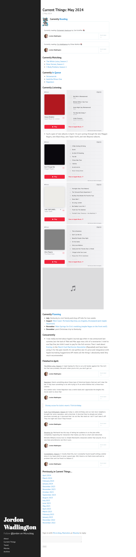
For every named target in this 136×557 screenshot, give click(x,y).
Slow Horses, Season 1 (55, 64)
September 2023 (49, 495)
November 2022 (49, 523)
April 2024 (47, 475)
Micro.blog (57, 533)
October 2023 (48, 492)
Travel (6, 545)
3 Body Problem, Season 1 (56, 67)
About (6, 538)
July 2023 (46, 500)
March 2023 (47, 511)
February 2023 (48, 514)
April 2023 (47, 509)
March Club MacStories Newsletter (72, 347)
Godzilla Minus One (54, 79)
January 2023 (48, 517)
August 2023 (48, 497)
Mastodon (66, 533)
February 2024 (48, 481)
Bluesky (76, 533)
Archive (7, 551)
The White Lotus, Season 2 (57, 61)
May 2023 (46, 506)
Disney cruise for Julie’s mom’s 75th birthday (63, 405)
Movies (6, 548)
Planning (56, 314)
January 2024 (48, 483)
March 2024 (47, 478)
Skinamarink (51, 76)
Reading (64, 19)
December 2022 (49, 520)
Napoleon (50, 82)
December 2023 (49, 486)
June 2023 (47, 503)
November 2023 (49, 489)
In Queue (56, 72)
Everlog (49, 347)
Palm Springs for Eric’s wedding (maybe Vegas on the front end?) (81, 326)
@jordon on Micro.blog (22, 533)
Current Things (10, 542)
